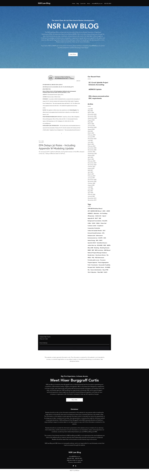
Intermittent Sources (102, 243)
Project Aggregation (103, 262)
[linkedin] (75, 466)
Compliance (100, 225)
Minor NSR (90, 247)
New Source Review (101, 255)
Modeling (96, 247)
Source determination (96, 270)
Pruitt (89, 265)
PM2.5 (89, 257)
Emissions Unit (91, 235)
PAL (107, 255)
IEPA (97, 240)
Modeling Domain (104, 247)
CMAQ (98, 223)
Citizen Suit (103, 223)
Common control (92, 225)
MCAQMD (100, 245)
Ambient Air (98, 216)
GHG (104, 238)
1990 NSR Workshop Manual (95, 208)
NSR (93, 250)
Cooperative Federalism (94, 228)
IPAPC (100, 240)
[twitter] (73, 466)
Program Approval (92, 262)
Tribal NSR (100, 272)
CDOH (93, 223)
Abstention (96, 213)
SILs (89, 270)
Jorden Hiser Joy (92, 245)
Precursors (102, 260)
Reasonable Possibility (104, 265)
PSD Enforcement (99, 257)
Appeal (104, 216)
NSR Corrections (99, 250)
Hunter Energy (91, 240)
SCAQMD (107, 267)
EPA (103, 233)
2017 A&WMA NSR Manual (95, 211)
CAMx (89, 223)
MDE (104, 245)
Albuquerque (91, 216)
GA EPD (100, 238)
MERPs (109, 245)
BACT (96, 218)
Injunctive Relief (92, 243)
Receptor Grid (91, 267)
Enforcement (99, 235)
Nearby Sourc (91, 255)
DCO (104, 230)
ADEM (108, 211)
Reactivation (94, 265)
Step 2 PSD (105, 270)
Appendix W (91, 218)
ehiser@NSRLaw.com (97, 3)
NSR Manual (107, 250)
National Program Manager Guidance (97, 252)
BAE (100, 218)
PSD (93, 257)
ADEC (104, 211)
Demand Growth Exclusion (94, 233)
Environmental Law (92, 238)
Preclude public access (93, 260)
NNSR (89, 250)
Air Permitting (103, 213)
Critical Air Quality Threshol (95, 230)
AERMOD (90, 213)
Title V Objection (92, 272)
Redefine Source (100, 267)
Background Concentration (95, 220)
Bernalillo (104, 220)
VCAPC (105, 272)
